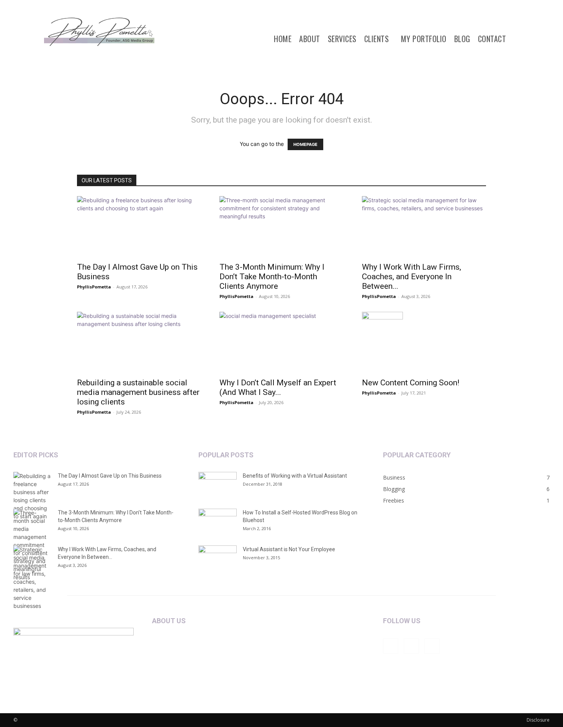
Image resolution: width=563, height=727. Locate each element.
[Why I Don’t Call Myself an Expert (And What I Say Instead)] (281, 342)
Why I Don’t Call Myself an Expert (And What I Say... (277, 387)
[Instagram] (411, 645)
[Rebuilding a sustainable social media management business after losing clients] (139, 342)
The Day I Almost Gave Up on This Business (110, 476)
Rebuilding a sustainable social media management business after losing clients (138, 392)
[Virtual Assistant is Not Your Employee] (217, 558)
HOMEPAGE (305, 144)
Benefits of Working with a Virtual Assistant (295, 476)
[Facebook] (390, 646)
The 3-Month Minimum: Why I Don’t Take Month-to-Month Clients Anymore (271, 276)
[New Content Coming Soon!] (424, 342)
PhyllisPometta (94, 287)
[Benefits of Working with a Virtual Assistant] (217, 485)
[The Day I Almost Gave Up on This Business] (139, 226)
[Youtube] (432, 646)
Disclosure (538, 720)
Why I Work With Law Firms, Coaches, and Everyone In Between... (411, 276)
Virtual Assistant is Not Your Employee (289, 549)
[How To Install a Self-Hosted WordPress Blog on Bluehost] (217, 522)
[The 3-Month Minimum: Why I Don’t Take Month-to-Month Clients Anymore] (281, 226)
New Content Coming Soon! (410, 382)
